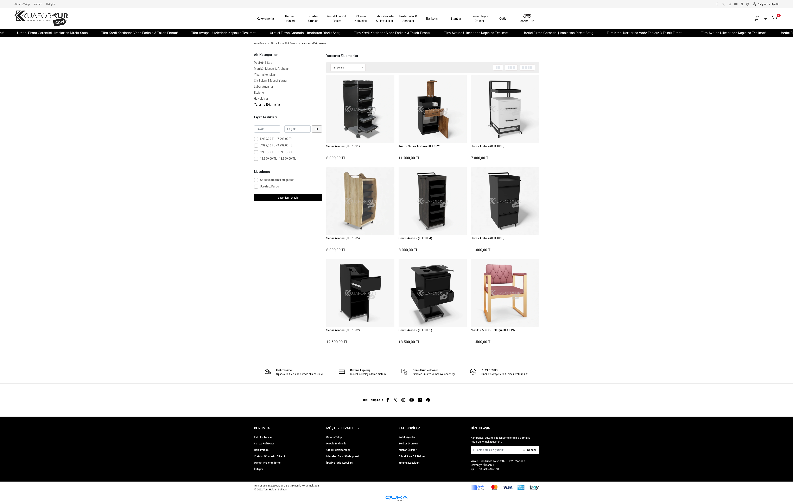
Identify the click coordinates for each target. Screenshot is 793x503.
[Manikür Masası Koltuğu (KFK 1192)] (505, 293)
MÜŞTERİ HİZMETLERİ (343, 428)
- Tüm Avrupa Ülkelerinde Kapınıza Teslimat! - (172, 33)
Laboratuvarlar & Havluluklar (384, 18)
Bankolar (432, 18)
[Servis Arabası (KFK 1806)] (505, 109)
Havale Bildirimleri (337, 443)
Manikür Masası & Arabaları (272, 68)
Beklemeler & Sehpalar (408, 18)
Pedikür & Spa (263, 62)
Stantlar (456, 18)
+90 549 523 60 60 (488, 469)
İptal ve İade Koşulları (339, 462)
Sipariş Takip (22, 4)
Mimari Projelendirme (267, 462)
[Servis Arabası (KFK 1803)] (505, 201)
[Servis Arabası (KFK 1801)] (433, 293)
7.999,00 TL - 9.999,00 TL (276, 145)
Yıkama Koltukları (361, 18)
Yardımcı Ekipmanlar (267, 104)
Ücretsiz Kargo (269, 186)
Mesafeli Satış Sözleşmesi (342, 456)
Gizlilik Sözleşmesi (338, 449)
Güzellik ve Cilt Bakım (337, 18)
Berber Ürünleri (290, 18)
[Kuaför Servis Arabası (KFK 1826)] (433, 109)
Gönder (531, 449)
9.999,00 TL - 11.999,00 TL (277, 152)
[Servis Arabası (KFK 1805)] (360, 201)
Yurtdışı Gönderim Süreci (269, 456)
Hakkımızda (261, 449)
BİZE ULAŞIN (480, 428)
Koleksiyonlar (266, 18)
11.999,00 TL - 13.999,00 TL (278, 158)
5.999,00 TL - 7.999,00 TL (276, 138)
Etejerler (259, 92)
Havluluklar (261, 98)
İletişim (50, 4)
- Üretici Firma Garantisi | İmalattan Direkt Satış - (253, 33)
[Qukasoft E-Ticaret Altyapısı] (396, 498)
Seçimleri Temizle (288, 197)
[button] (775, 18)
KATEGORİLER (409, 428)
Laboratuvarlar (263, 86)
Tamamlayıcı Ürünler (479, 18)
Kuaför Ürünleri (313, 18)
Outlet (503, 18)
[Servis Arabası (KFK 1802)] (360, 293)
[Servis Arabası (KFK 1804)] (433, 201)
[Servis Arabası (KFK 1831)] (360, 109)
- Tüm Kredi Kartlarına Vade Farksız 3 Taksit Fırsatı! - (87, 33)
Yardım (38, 4)
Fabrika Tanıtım (263, 437)
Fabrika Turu (527, 21)
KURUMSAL (263, 428)
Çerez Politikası (264, 443)
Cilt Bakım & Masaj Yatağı (270, 80)
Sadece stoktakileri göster (277, 179)
